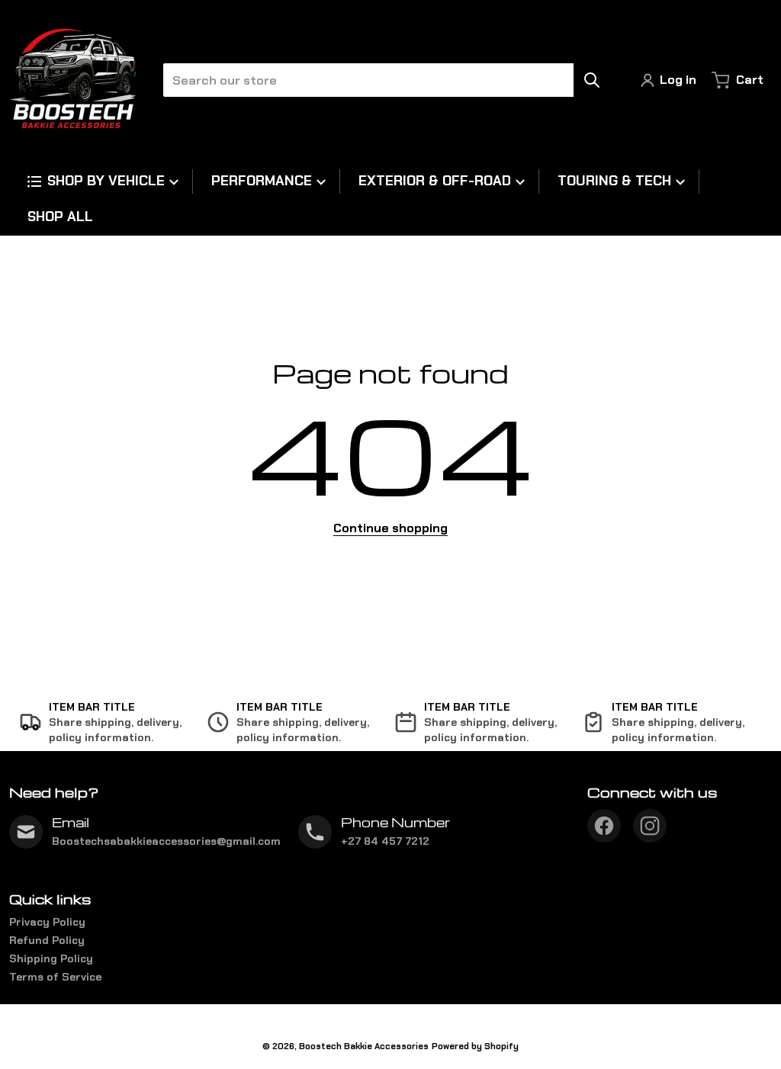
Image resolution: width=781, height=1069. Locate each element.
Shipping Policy (51, 958)
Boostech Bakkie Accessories (364, 1046)
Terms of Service (55, 977)
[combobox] (380, 80)
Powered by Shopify (475, 1046)
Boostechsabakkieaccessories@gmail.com (166, 841)
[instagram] (650, 826)
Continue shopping (390, 528)
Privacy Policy (47, 922)
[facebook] (604, 826)
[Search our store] (592, 80)
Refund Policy (47, 940)
